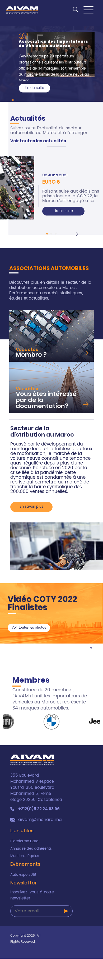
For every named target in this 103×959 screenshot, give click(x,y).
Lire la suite (63, 211)
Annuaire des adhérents (31, 848)
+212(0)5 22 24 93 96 (39, 809)
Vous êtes (27, 350)
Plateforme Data (24, 841)
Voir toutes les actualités (38, 141)
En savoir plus (31, 507)
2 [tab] (51, 233)
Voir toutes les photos (29, 627)
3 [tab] (56, 233)
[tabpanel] (57, 62)
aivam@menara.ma (40, 820)
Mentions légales (24, 856)
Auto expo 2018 (23, 875)
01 (23, 35)
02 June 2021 (55, 175)
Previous (39, 233)
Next (77, 233)
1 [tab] (14, 100)
